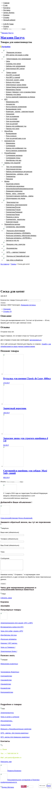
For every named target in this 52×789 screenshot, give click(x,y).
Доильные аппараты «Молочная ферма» (21, 235)
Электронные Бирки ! (9, 651)
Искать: (3, 482)
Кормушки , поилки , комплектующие (20, 111)
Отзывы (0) (7, 311)
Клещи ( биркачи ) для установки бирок (21, 92)
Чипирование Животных (10, 672)
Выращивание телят (13, 109)
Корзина (6, 15)
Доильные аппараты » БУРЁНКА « (19, 238)
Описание (7, 309)
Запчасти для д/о (12, 240)
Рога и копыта (11, 136)
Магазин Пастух (13, 37)
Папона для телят (12, 128)
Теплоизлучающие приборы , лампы (19, 196)
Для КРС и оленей (13, 75)
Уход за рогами (11, 119)
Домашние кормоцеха (14, 191)
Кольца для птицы (13, 82)
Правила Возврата (14, 771)
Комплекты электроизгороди (16, 205)
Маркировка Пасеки (13, 89)
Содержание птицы (13, 158)
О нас (5, 5)
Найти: (5, 29)
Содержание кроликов (14, 155)
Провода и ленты (12, 217)
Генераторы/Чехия (13, 214)
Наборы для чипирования (15, 66)
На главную (5, 264)
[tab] (27, 309)
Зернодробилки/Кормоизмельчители (19, 189)
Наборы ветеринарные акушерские (19, 171)
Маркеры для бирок (13, 94)
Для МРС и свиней (13, 77)
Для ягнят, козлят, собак (15, 80)
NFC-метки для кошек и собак (17, 55)
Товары (13, 264)
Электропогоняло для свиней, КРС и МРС (17, 623)
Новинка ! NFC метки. (9, 643)
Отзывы (6, 17)
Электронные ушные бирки (16, 85)
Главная (6, 3)
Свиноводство (6, 680)
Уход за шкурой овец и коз (16, 138)
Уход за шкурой (12, 124)
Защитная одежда (13, 184)
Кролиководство (7, 692)
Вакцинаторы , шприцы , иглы (17, 174)
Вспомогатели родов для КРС (12, 627)
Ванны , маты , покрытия (15, 193)
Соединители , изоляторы (15, 219)
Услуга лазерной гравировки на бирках (20, 97)
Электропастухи (7, 713)
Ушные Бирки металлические (17, 87)
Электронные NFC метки (15, 68)
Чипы (8, 61)
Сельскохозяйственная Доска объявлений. (17, 518)
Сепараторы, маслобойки (15, 227)
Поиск (21, 481)
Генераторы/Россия (13, 207)
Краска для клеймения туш (16, 126)
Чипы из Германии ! (8, 647)
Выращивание (11, 133)
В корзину (3, 302)
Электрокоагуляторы (13, 169)
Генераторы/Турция (13, 210)
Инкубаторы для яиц (13, 160)
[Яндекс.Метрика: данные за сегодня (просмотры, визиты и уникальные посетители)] (7, 787)
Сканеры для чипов (13, 64)
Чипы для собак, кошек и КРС (12, 631)
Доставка (6, 10)
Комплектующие (12, 222)
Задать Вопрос (8, 12)
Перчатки (9, 179)
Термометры (10, 176)
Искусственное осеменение (16, 107)
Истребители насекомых (15, 186)
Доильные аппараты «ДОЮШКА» (18, 233)
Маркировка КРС (12, 102)
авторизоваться (35, 340)
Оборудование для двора (15, 198)
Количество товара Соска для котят (14, 300)
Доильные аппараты (9, 639)
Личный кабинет (9, 20)
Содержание (10, 146)
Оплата (6, 26)
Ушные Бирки (6, 725)
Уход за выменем (12, 116)
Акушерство (10, 104)
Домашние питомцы (28, 305)
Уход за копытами (12, 121)
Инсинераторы (7, 721)
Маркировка (10, 143)
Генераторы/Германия (14, 212)
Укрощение (10, 114)
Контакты (6, 8)
